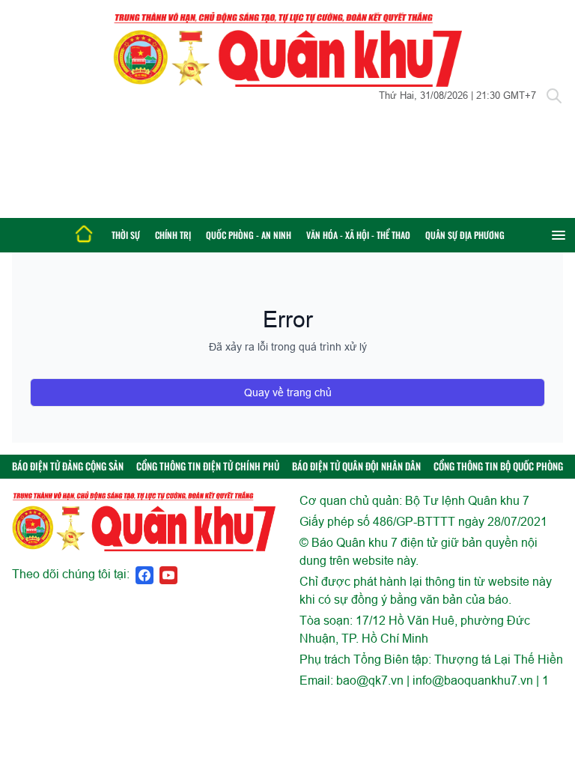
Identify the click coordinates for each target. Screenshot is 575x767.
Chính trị (173, 234)
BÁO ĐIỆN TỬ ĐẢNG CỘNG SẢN (68, 466)
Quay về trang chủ (288, 392)
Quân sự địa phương (465, 234)
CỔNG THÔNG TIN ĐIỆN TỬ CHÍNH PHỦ (207, 466)
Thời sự (126, 234)
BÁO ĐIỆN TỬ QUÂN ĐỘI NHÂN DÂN (356, 466)
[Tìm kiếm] (554, 96)
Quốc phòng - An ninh (248, 234)
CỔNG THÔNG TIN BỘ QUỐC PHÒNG (498, 466)
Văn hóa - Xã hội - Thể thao (358, 234)
